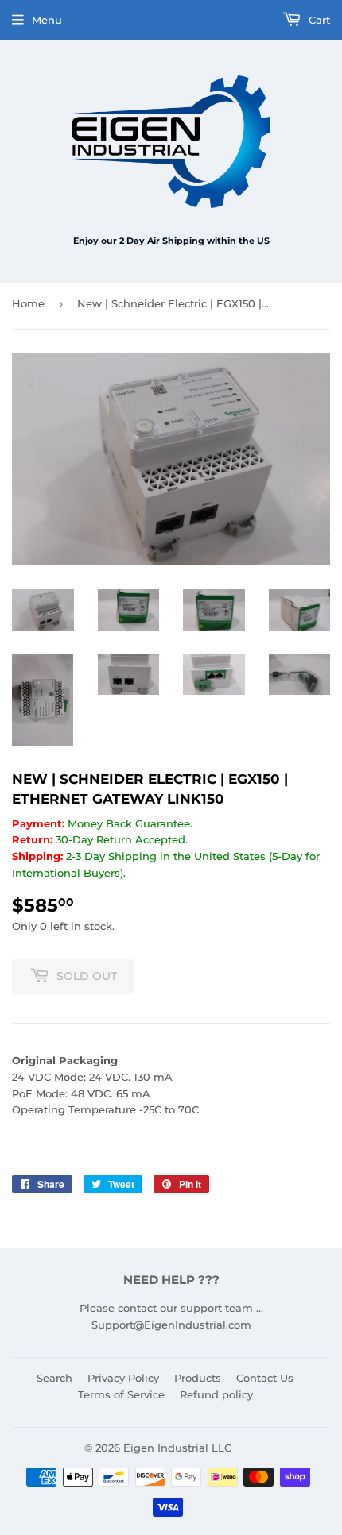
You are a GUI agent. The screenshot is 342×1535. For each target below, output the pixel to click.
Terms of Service (121, 1394)
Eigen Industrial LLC (177, 1447)
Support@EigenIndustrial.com (171, 1324)
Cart (317, 19)
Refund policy (216, 1394)
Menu (47, 19)
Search (54, 1377)
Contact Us (264, 1377)
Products (197, 1377)
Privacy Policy (123, 1377)
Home (28, 303)
